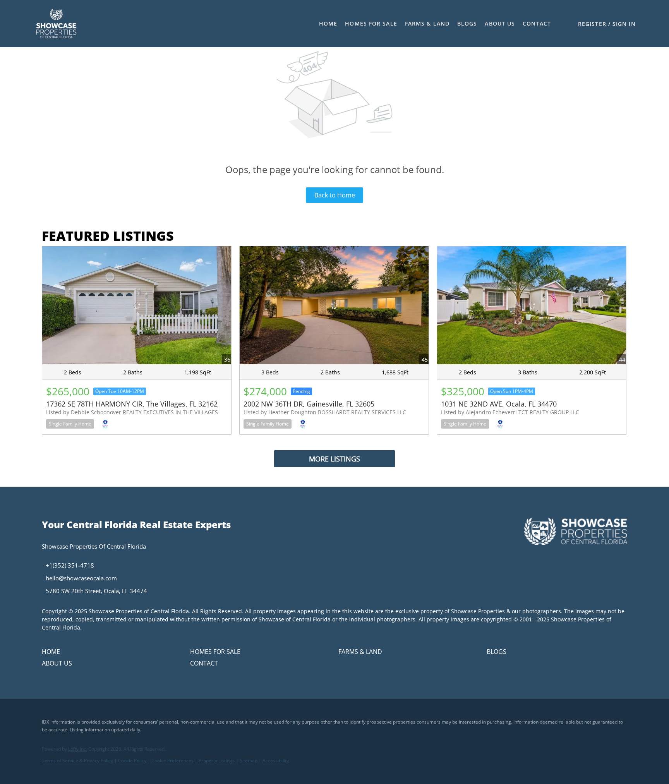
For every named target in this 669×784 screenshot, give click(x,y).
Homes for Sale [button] (371, 23)
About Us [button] (500, 23)
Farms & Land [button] (427, 23)
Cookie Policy (132, 760)
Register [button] (592, 23)
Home (328, 23)
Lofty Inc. (77, 749)
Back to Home (334, 195)
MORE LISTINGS (334, 458)
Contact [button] (537, 23)
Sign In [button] (624, 23)
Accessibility (275, 760)
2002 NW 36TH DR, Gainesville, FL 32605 (309, 403)
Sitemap (248, 760)
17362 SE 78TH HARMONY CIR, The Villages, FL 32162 (132, 403)
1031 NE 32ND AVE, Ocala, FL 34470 (499, 403)
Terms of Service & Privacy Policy (77, 760)
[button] (56, 23)
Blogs (467, 23)
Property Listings (217, 760)
